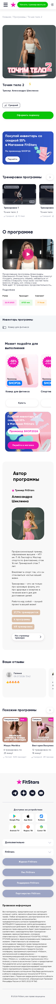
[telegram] (15, 793)
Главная (6, 17)
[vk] (32, 793)
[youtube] (41, 793)
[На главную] (13, 4)
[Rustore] (41, 817)
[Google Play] (14, 817)
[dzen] (24, 793)
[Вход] (52, 4)
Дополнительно (14, 842)
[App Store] (28, 817)
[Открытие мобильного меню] (5, 5)
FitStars (9, 852)
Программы (19, 17)
